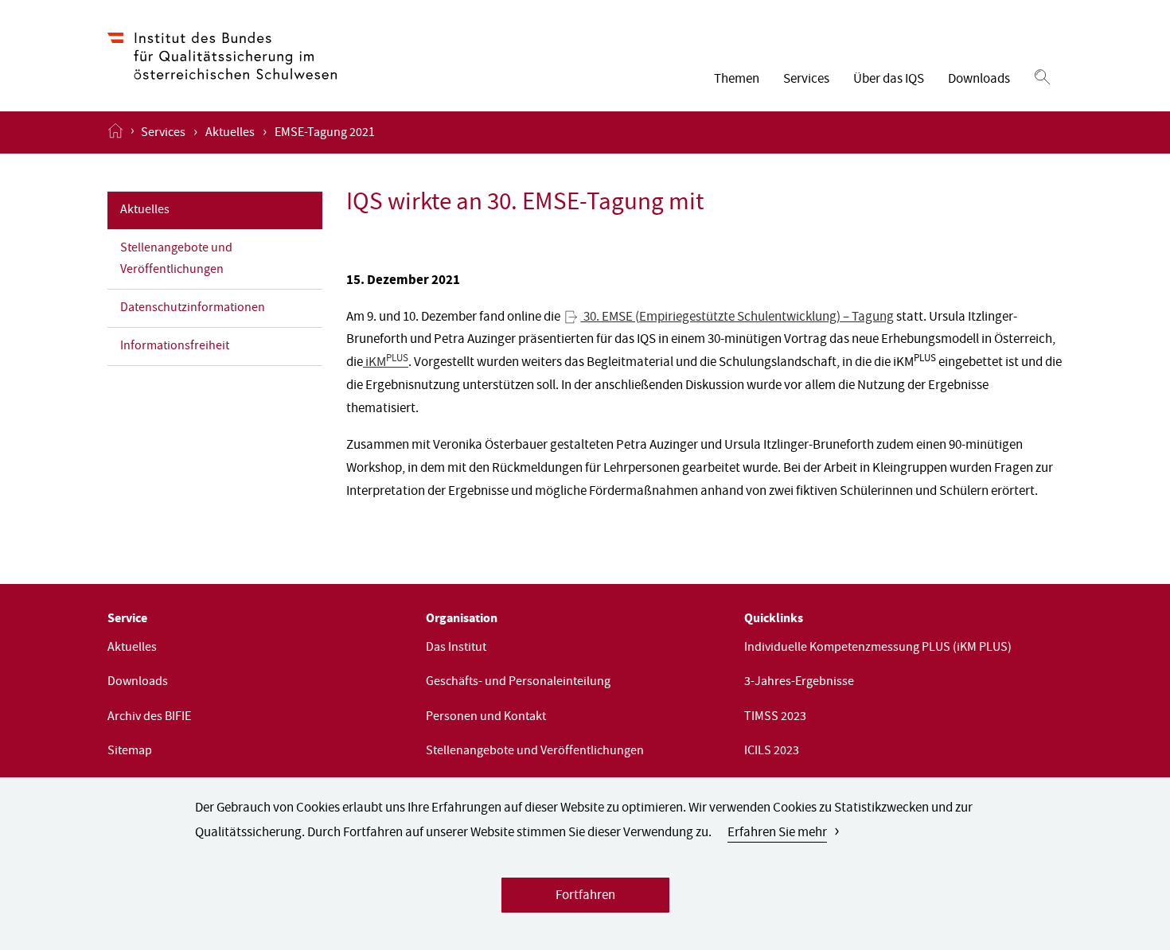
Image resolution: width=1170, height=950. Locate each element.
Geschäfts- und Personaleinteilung (518, 682)
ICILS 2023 (771, 751)
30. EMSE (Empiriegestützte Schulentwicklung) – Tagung (737, 318)
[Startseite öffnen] (115, 132)
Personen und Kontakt (486, 717)
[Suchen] (1042, 77)
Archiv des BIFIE (149, 717)
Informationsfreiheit (174, 346)
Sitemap (129, 751)
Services (806, 80)
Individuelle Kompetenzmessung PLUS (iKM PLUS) (878, 648)
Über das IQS (888, 80)
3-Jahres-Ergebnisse (799, 682)
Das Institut (456, 648)
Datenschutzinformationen (192, 308)
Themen (736, 80)
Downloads (979, 80)
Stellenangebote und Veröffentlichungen (176, 259)
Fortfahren (585, 896)
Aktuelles (230, 133)
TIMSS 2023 (775, 717)
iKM (385, 363)
